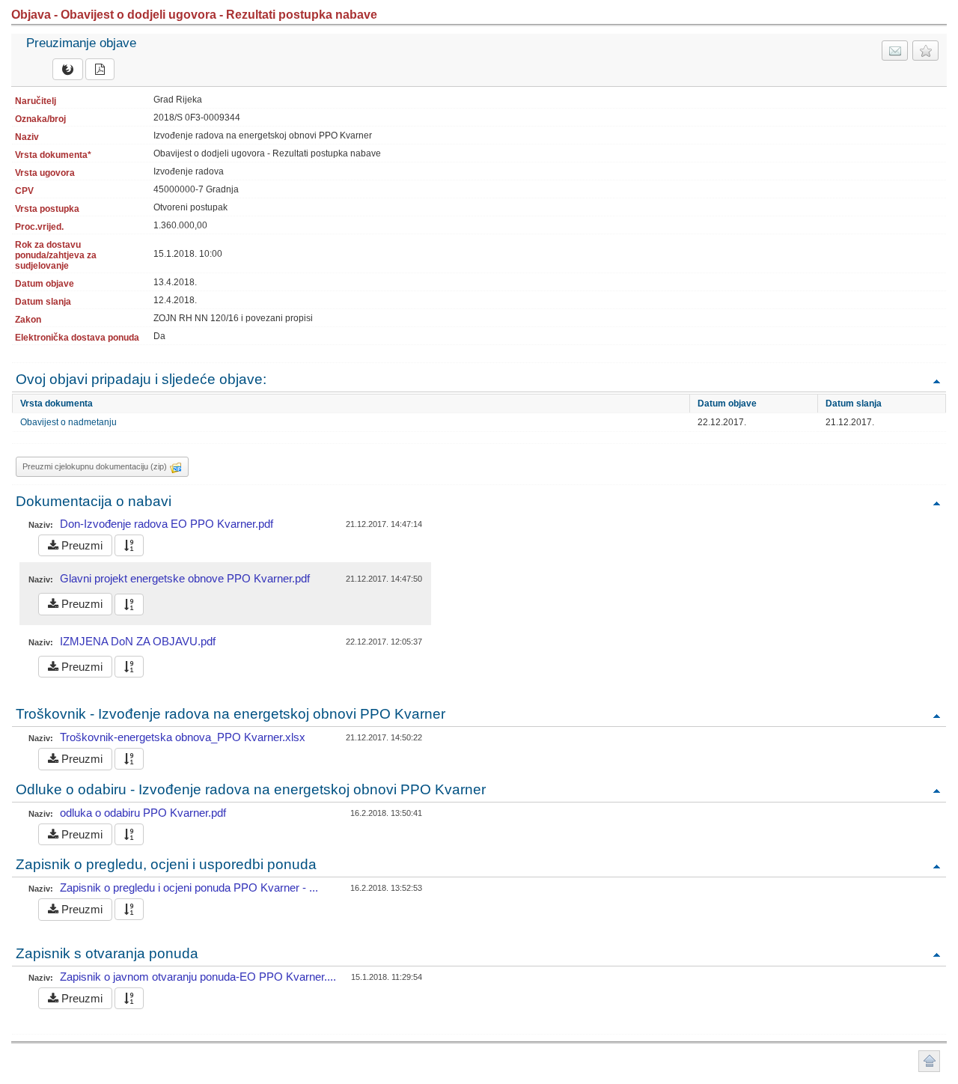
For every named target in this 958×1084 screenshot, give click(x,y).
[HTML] (67, 69)
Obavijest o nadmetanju (68, 422)
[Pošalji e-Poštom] (895, 50)
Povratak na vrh (936, 380)
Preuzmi (80, 545)
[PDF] (100, 69)
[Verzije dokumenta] (129, 545)
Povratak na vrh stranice (929, 1061)
